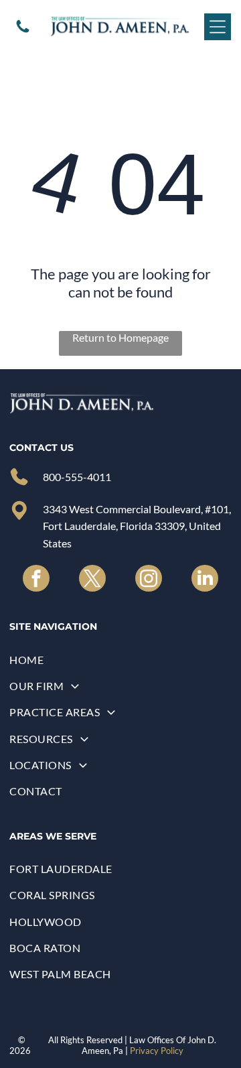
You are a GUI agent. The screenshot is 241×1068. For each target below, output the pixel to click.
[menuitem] (120, 659)
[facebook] (36, 580)
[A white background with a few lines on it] (23, 30)
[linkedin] (204, 580)
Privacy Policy (156, 1050)
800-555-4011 (77, 476)
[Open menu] (217, 26)
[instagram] (148, 580)
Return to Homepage (120, 337)
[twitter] (92, 580)
